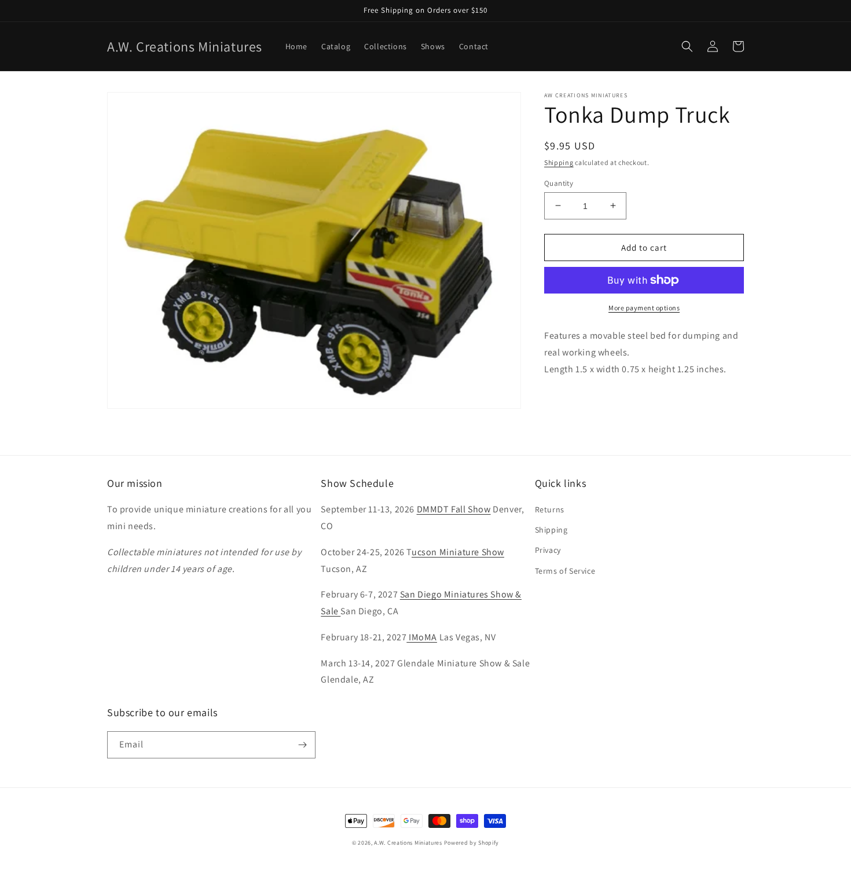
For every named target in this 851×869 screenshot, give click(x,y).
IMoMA (421, 637)
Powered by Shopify (472, 842)
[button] (687, 46)
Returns (549, 509)
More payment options (644, 307)
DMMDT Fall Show (454, 509)
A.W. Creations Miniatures (408, 842)
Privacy (548, 550)
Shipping (559, 162)
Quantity (558, 183)
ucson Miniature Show (458, 552)
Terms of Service (565, 571)
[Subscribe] (302, 744)
